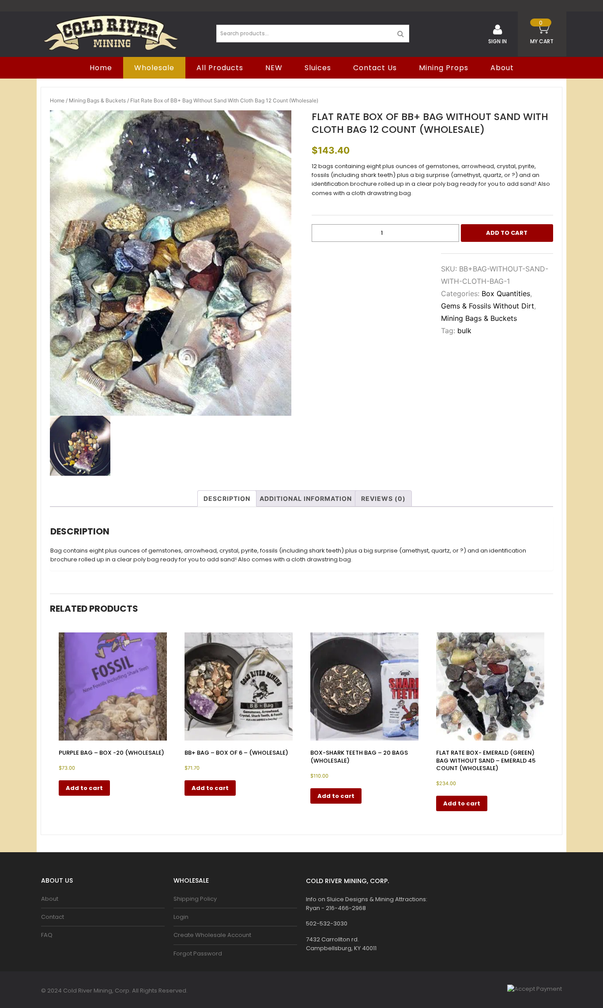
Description (227, 498)
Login (180, 917)
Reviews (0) (383, 498)
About (502, 68)
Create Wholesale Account (212, 935)
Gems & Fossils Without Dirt (487, 305)
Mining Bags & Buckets (97, 100)
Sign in (497, 41)
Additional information (306, 498)
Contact (52, 917)
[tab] (226, 498)
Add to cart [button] (84, 788)
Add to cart (507, 233)
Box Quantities (506, 293)
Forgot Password (197, 953)
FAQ (47, 935)
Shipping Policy (195, 899)
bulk (464, 330)
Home (57, 100)
